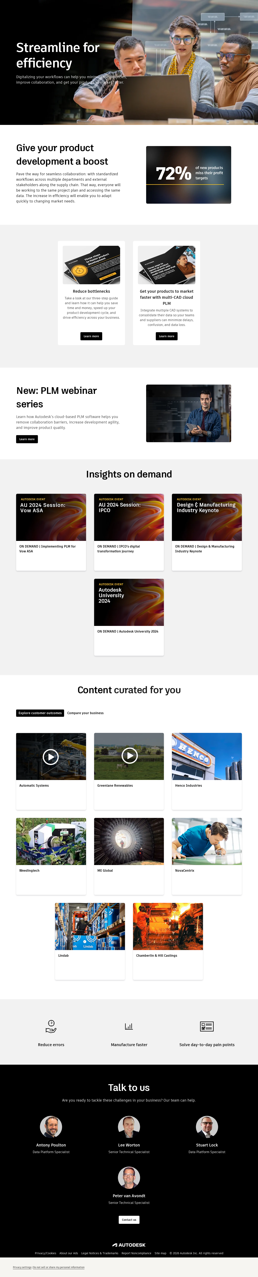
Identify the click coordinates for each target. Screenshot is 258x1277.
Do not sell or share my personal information (58, 1267)
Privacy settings (22, 1267)
